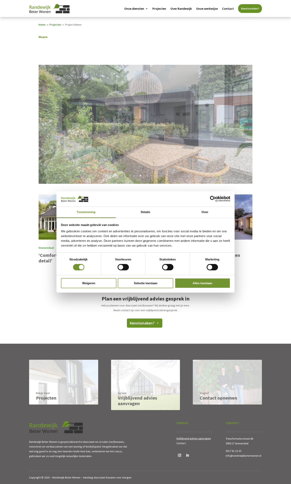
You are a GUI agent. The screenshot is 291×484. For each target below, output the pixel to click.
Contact (228, 9)
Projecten (159, 9)
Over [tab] (205, 212)
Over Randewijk (181, 9)
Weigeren (88, 283)
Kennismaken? (250, 8)
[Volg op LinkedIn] (187, 455)
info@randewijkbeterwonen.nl (243, 455)
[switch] (123, 267)
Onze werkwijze (207, 9)
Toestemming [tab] (86, 212)
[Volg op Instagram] (179, 455)
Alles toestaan (202, 283)
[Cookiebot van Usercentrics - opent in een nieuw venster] (213, 199)
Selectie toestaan (145, 283)
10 (160, 175)
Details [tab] (145, 212)
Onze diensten (134, 9)
